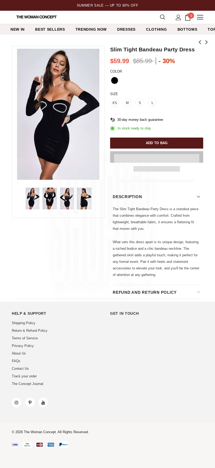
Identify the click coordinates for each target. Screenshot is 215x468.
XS (114, 103)
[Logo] (36, 17)
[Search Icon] (162, 17)
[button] (156, 157)
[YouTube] (43, 402)
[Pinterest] (30, 402)
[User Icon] (178, 17)
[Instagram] (16, 402)
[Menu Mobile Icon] (200, 17)
